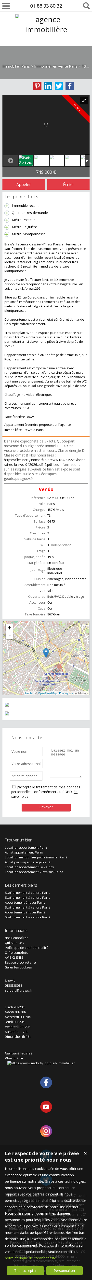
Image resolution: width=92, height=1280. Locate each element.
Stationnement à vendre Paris (27, 893)
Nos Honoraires (16, 938)
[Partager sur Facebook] (70, 86)
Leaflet (29, 693)
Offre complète (16, 952)
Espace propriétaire (20, 962)
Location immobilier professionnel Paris (36, 857)
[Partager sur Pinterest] (37, 86)
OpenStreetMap (47, 693)
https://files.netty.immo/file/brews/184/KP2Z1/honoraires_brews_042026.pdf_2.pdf (45, 462)
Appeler (23, 184)
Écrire (68, 184)
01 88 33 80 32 (46, 5)
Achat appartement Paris (24, 852)
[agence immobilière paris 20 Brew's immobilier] (46, 49)
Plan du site (14, 1058)
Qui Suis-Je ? (14, 943)
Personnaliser (64, 1270)
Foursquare (66, 693)
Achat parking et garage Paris (28, 862)
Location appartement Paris (26, 847)
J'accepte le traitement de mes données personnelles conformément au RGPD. (45, 789)
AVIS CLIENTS (14, 957)
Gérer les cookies (18, 967)
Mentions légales (18, 1053)
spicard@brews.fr (18, 990)
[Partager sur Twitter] (59, 86)
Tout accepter (25, 1270)
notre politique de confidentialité (30, 1258)
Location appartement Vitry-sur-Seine (34, 872)
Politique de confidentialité (26, 948)
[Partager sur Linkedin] (48, 86)
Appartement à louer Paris (25, 902)
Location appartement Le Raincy (29, 867)
